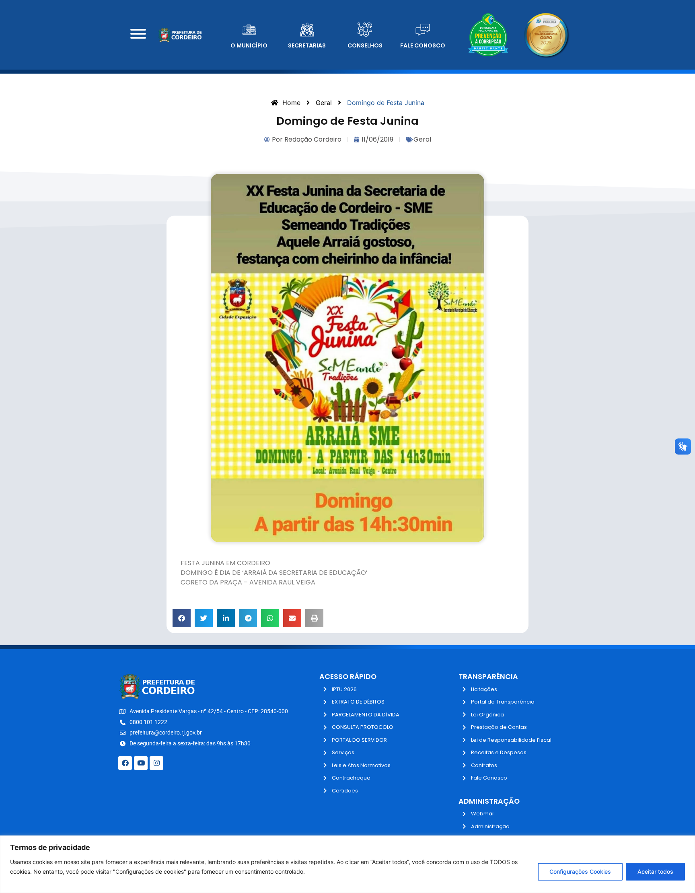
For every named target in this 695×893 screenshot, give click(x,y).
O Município (248, 45)
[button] (182, 618)
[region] (347, 864)
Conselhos (365, 45)
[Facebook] (125, 763)
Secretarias (307, 45)
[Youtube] (141, 763)
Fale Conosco (422, 45)
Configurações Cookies (580, 871)
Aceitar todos (655, 871)
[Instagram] (156, 763)
